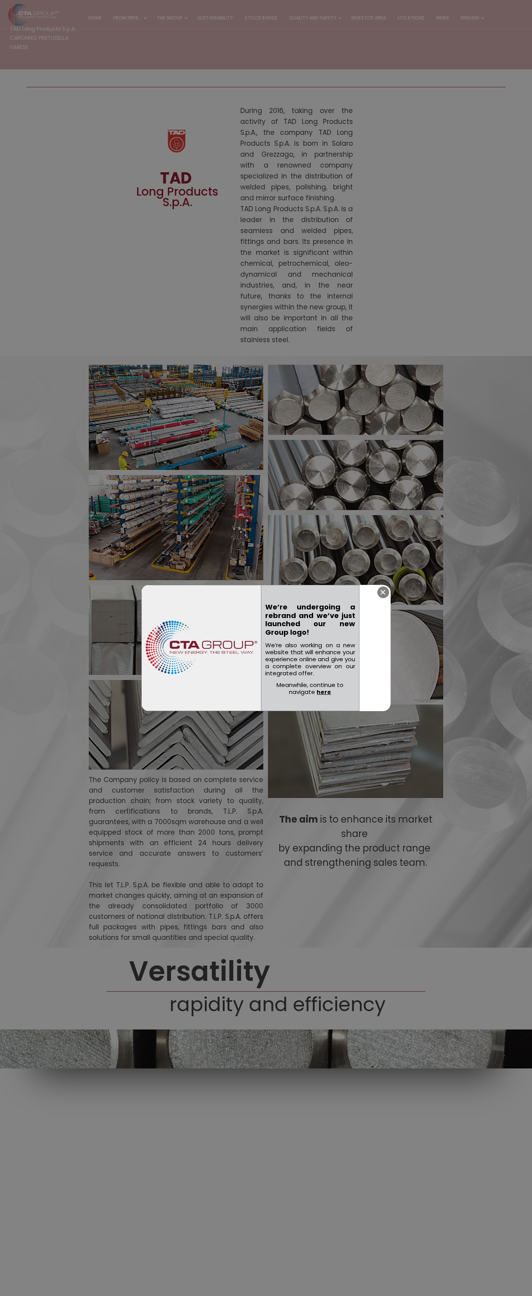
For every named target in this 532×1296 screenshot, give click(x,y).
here (324, 692)
